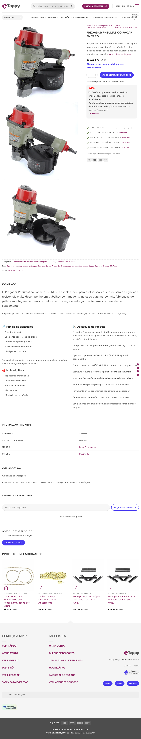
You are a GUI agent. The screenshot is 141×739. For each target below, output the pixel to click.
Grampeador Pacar (86, 266)
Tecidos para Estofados (43, 17)
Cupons (126, 17)
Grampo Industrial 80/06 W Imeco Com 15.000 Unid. (86, 599)
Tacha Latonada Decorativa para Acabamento (47, 599)
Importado (84, 454)
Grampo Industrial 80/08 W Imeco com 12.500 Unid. (121, 599)
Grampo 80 (107, 266)
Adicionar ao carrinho (116, 75)
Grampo (98, 266)
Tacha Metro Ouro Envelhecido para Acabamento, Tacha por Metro (16, 601)
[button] (127, 6)
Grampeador (12, 266)
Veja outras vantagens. (120, 54)
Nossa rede (135, 16)
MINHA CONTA (57, 646)
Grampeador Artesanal (27, 266)
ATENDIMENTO (10, 653)
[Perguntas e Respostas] (138, 375)
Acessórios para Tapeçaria (107, 25)
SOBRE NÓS (8, 667)
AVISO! (92, 88)
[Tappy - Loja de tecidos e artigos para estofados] (11, 6)
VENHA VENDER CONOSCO (63, 682)
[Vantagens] (138, 364)
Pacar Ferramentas (15, 270)
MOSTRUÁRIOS (57, 667)
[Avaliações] (138, 371)
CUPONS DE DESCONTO (62, 653)
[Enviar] (72, 6)
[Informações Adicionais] (138, 368)
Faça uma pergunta (125, 507)
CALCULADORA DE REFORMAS (65, 660)
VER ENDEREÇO (10, 660)
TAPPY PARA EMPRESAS (15, 682)
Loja (88, 25)
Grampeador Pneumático (124, 27)
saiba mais (94, 113)
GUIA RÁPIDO (9, 646)
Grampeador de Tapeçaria (49, 266)
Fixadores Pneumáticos (97, 27)
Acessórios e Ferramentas (74, 17)
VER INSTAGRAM (11, 675)
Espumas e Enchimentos (105, 17)
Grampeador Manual (69, 266)
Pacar (115, 266)
